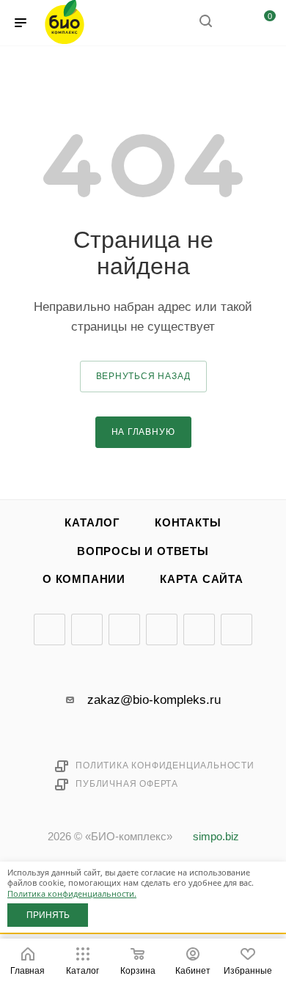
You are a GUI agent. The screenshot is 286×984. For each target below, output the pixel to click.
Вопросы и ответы (143, 551)
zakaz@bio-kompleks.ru (154, 700)
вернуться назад (143, 376)
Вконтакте (49, 629)
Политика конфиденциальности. (71, 893)
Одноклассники (161, 629)
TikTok (236, 629)
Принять (48, 915)
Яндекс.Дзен (199, 629)
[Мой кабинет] (233, 23)
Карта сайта (201, 579)
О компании (84, 579)
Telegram (87, 629)
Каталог (92, 523)
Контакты (188, 523)
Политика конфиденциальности (165, 765)
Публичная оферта (127, 784)
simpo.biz (216, 836)
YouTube (124, 629)
